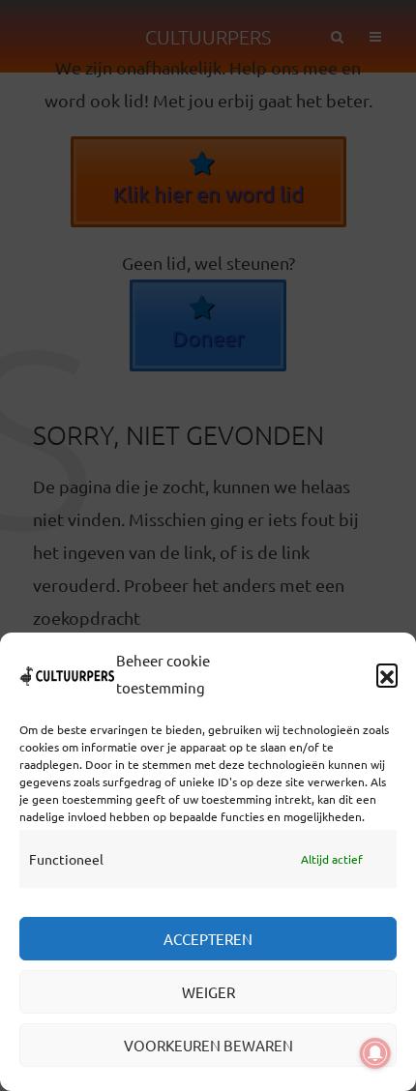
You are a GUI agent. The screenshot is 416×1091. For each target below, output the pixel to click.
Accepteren (208, 938)
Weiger (208, 992)
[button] (387, 674)
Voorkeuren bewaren (208, 1045)
